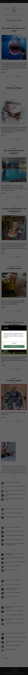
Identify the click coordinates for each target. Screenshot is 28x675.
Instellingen (14, 343)
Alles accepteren (14, 346)
